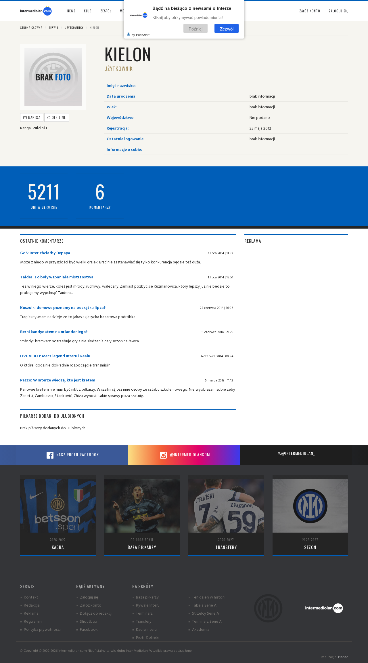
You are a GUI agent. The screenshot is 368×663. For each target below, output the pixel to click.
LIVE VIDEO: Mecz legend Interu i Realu (55, 356)
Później (195, 28)
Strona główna (31, 27)
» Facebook (87, 629)
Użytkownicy (74, 27)
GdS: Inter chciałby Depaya (45, 253)
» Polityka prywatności (40, 629)
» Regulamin (31, 621)
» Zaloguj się (87, 597)
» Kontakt (29, 597)
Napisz (33, 117)
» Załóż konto (88, 605)
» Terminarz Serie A (205, 621)
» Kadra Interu (144, 629)
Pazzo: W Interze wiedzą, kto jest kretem (57, 380)
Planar (343, 656)
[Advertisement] (296, 290)
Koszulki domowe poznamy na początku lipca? (63, 307)
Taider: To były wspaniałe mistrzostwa (56, 277)
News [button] (71, 11)
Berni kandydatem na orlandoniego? (53, 331)
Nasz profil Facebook (77, 454)
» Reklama (29, 613)
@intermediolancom (189, 454)
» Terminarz (142, 613)
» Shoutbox (86, 621)
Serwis (54, 27)
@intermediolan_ (298, 453)
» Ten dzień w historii (206, 597)
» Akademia (198, 629)
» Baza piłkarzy (145, 597)
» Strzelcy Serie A (203, 613)
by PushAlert (141, 34)
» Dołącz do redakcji (94, 613)
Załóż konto (309, 11)
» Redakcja (30, 605)
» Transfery (142, 621)
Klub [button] (88, 11)
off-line (58, 117)
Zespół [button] (105, 11)
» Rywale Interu (146, 605)
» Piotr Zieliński (145, 637)
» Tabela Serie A (202, 605)
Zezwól (226, 28)
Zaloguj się (338, 11)
